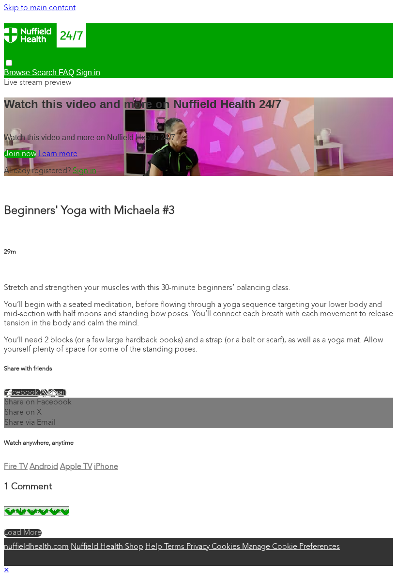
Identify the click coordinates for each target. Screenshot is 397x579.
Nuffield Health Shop (107, 547)
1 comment (23, 271)
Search (45, 72)
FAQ (66, 72)
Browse (18, 72)
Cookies (227, 547)
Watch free (20, 154)
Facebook (22, 393)
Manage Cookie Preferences (291, 547)
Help (154, 547)
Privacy (199, 547)
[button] (9, 63)
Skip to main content (40, 8)
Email (56, 393)
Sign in (84, 171)
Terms (175, 547)
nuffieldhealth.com (36, 547)
